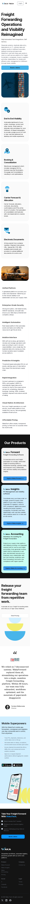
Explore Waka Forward (14, 478)
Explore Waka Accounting (14, 568)
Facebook (4, 887)
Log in (20, 3)
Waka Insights (5, 867)
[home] (7, 3)
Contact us (22, 865)
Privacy (21, 884)
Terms (20, 881)
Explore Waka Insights (14, 523)
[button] (26, 3)
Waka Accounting (4, 871)
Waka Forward (5, 865)
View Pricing (15, 615)
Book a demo (15, 68)
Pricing (3, 874)
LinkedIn (3, 884)
